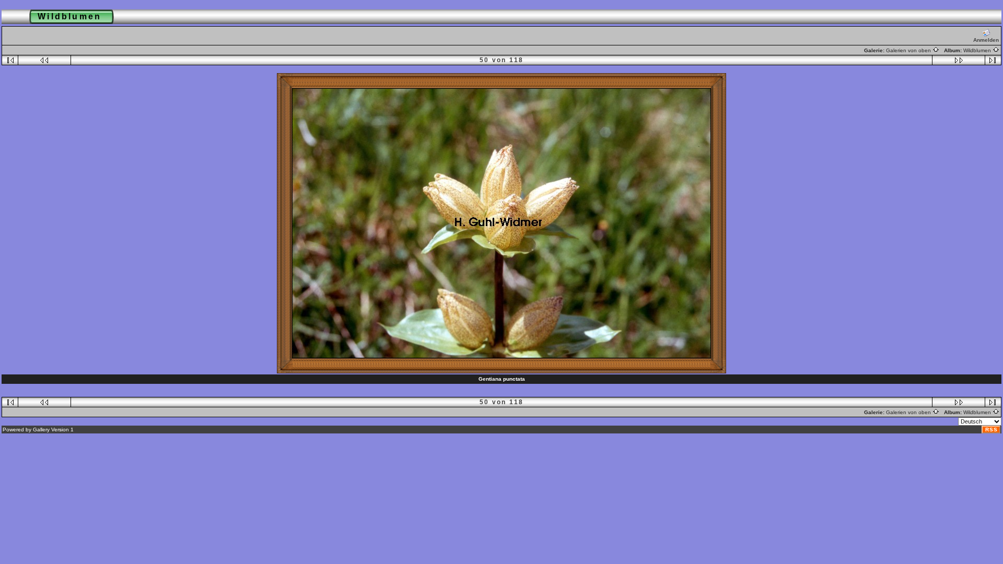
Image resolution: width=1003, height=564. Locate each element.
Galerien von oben (909, 50)
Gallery (41, 429)
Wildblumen (978, 50)
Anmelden (986, 40)
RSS (991, 429)
